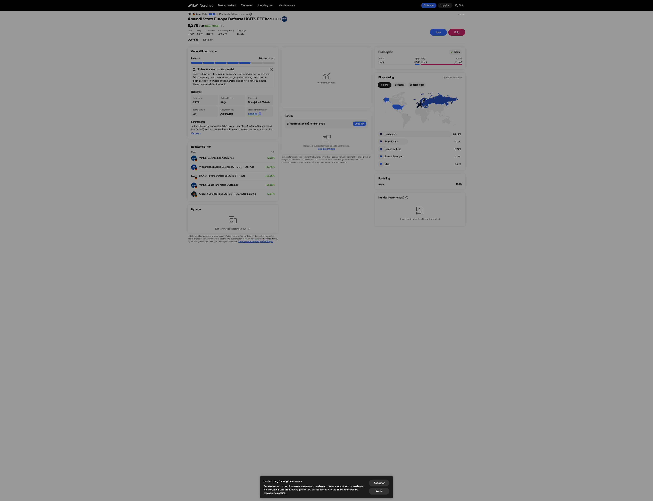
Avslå (379, 491)
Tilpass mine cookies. (275, 493)
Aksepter (379, 483)
